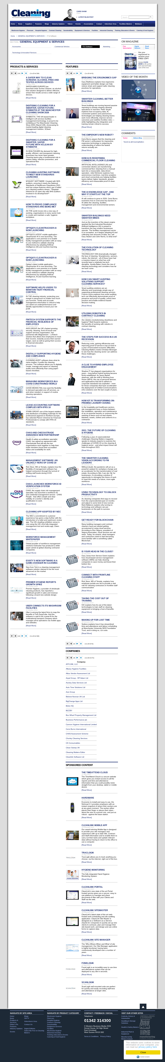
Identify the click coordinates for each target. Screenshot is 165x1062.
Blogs (47, 24)
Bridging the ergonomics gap (99, 78)
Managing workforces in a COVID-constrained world (42, 382)
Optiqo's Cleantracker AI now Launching (41, 259)
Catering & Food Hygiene (56, 1037)
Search (124, 17)
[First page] (12, 73)
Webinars (138, 24)
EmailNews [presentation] (147, 47)
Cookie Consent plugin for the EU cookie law (143, 1056)
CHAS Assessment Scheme (77, 734)
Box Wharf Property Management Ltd (81, 715)
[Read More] (31, 98)
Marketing (106, 47)
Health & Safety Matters (130, 1027)
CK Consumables (73, 743)
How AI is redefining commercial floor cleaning (98, 159)
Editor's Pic (14, 1024)
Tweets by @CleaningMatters (133, 142)
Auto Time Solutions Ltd (75, 687)
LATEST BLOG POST (85, 17)
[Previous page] (15, 73)
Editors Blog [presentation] (137, 138)
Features (38, 24)
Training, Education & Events (125, 30)
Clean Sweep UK (73, 748)
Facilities (95, 30)
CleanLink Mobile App (94, 825)
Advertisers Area (30, 1021)
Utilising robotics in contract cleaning (94, 314)
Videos (70, 24)
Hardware (88, 798)
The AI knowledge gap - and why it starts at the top (98, 193)
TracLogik (88, 853)
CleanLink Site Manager (96, 940)
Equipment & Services (82, 30)
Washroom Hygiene (18, 30)
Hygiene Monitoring (93, 870)
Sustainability (68, 30)
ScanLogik (88, 982)
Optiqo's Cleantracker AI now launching (41, 229)
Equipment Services (54, 1026)
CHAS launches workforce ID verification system (43, 485)
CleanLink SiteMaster (95, 910)
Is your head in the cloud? (97, 551)
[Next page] (22, 73)
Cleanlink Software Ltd (75, 757)
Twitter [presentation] (125, 138)
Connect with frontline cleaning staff (96, 576)
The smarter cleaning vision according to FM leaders (95, 460)
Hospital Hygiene (41, 30)
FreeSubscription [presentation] (127, 47)
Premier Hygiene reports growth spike (41, 583)
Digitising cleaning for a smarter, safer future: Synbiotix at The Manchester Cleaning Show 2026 (43, 109)
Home (13, 24)
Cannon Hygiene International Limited (81, 724)
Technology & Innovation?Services (24, 53)
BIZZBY (69, 711)
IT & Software (87, 47)
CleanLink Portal (92, 887)
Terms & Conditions (91, 1036)
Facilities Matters (125, 24)
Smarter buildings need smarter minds (96, 217)
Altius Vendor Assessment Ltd (78, 673)
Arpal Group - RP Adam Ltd (77, 678)
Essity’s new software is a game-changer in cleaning (41, 562)
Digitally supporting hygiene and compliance (43, 355)
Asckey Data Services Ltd (76, 683)
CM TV (26, 1018)
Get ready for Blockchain (97, 520)
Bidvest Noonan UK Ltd (75, 697)
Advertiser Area (110, 24)
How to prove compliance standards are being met (41, 205)
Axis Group (70, 692)
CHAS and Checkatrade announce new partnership (42, 434)
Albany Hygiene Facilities (76, 669)
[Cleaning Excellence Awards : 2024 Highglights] (139, 121)
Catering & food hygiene (145, 30)
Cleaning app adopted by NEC (43, 512)
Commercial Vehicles (62, 47)
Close (143, 1052)
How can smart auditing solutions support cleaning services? (96, 281)
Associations (88, 24)
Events (78, 24)
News (20, 24)
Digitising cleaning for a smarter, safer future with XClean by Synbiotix (40, 143)
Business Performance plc (76, 720)
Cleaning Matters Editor (75, 752)
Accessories (16, 47)
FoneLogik (88, 963)
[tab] (127, 47)
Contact (99, 24)
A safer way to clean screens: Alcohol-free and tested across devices (42, 80)
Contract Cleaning (55, 30)
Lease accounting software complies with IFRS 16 (43, 406)
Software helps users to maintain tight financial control (41, 289)
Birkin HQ (70, 706)
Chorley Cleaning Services (76, 738)
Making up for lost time (96, 620)
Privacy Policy (105, 1036)
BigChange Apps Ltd (74, 701)
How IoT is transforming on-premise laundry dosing (98, 402)
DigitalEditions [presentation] (137, 47)
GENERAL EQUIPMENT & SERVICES (31, 36)
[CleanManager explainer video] (139, 99)
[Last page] (26, 73)
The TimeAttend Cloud (95, 772)
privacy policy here (148, 1047)
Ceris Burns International (76, 729)
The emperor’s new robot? (98, 135)
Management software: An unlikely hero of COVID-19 (42, 461)
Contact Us (28, 1024)
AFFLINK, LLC (72, 664)
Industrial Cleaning (106, 30)
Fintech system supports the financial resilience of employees (43, 321)
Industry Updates (58, 24)
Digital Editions (29, 1029)
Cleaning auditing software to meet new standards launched (43, 174)
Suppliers (28, 24)
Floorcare (30, 30)
